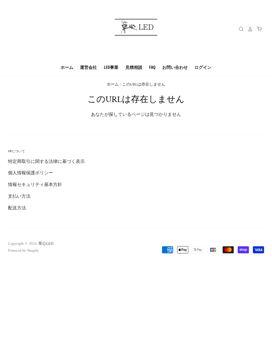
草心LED (45, 243)
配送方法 (17, 208)
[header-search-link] (239, 29)
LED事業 (111, 67)
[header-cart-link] (257, 29)
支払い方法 (19, 197)
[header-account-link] (248, 29)
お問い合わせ (175, 67)
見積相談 (133, 67)
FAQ (152, 67)
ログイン (202, 67)
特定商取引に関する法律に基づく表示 (46, 162)
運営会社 (88, 67)
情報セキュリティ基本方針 (35, 185)
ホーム (67, 67)
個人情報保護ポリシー (30, 173)
